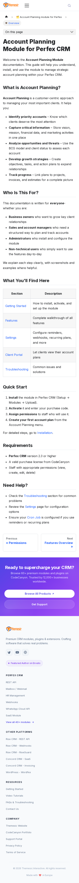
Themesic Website (16, 825)
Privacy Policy (14, 845)
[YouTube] (17, 652)
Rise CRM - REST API (18, 739)
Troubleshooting (16, 369)
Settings (10, 337)
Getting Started (15, 306)
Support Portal (14, 838)
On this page (14, 32)
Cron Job (34, 517)
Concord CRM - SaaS (18, 758)
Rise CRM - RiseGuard (18, 752)
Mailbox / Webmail (16, 688)
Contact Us (12, 808)
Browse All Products (38, 593)
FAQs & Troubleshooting (20, 802)
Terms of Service (16, 852)
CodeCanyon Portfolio (18, 832)
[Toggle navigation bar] (27, 5)
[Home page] (6, 17)
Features (11, 320)
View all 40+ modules (20, 722)
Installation (44, 433)
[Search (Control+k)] (71, 5)
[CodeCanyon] (9, 652)
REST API (11, 682)
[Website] (25, 652)
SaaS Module (13, 715)
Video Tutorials (14, 795)
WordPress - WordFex (18, 772)
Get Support (39, 604)
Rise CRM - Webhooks (18, 745)
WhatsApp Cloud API (18, 708)
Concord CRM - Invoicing (20, 765)
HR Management (15, 695)
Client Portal (13, 355)
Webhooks (12, 702)
